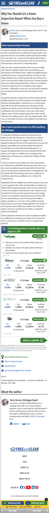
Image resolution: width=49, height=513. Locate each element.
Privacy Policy (24, 478)
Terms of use (24, 473)
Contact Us (24, 467)
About (24, 456)
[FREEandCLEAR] (24, 450)
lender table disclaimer (6, 350)
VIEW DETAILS (38, 236)
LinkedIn (16, 423)
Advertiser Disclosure (8, 8)
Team (25, 461)
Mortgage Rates (12, 503)
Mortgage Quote (36, 503)
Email (28, 423)
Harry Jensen (15, 30)
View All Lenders (32, 340)
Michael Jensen (21, 35)
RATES (45, 3)
